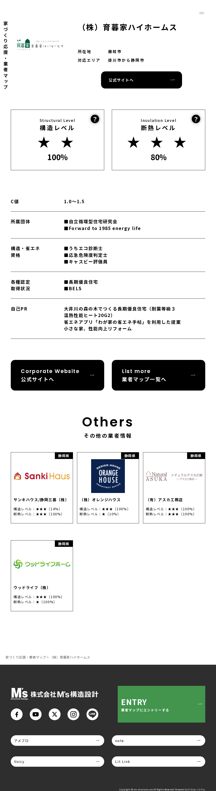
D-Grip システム (196, 789)
